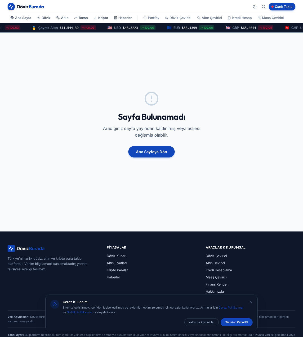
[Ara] (264, 7)
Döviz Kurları (116, 256)
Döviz (46, 18)
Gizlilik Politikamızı (79, 312)
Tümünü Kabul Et (236, 322)
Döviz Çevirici (180, 18)
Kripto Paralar (117, 270)
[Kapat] (251, 302)
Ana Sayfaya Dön (151, 151)
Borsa (83, 18)
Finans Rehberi (217, 284)
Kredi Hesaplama (219, 270)
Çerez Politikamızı (230, 307)
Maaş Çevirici (273, 18)
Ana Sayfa (23, 18)
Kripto (103, 18)
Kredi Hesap (242, 18)
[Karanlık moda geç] (255, 7)
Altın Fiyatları (117, 263)
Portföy (153, 18)
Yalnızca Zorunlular (201, 322)
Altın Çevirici (212, 18)
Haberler (125, 18)
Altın (64, 18)
